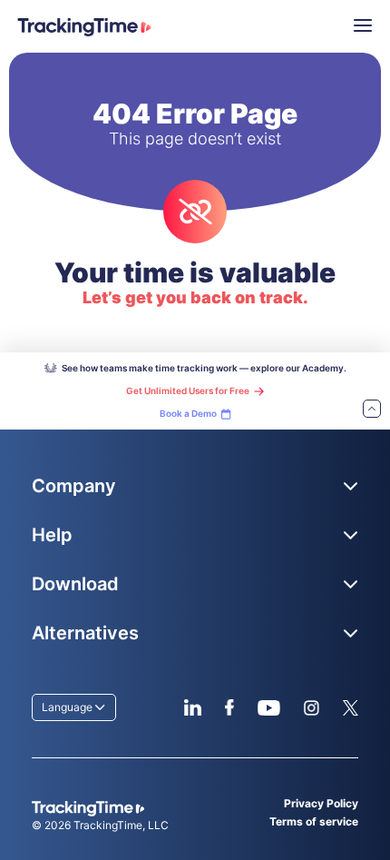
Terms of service (313, 821)
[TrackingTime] (84, 27)
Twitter (350, 707)
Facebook (229, 707)
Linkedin (192, 707)
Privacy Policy (321, 803)
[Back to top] (372, 410)
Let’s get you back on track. (195, 297)
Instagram (311, 707)
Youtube (268, 707)
